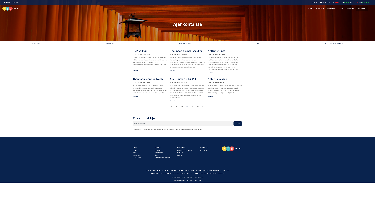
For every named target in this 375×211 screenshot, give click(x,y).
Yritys (341, 8)
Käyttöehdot (189, 180)
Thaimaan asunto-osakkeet (187, 50)
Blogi (257, 43)
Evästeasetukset (179, 180)
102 (192, 106)
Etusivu (310, 8)
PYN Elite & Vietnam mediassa (333, 43)
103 (197, 106)
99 (176, 106)
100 (181, 106)
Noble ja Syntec (217, 78)
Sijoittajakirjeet (109, 43)
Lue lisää (135, 70)
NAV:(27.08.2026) (321, 2)
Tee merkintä (362, 8)
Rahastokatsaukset (185, 43)
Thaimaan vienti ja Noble (148, 78)
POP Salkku (140, 50)
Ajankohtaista (331, 8)
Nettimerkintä (216, 50)
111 (206, 106)
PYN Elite (319, 8)
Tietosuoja (197, 180)
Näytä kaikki (36, 43)
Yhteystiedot (350, 8)
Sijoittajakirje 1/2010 (183, 78)
